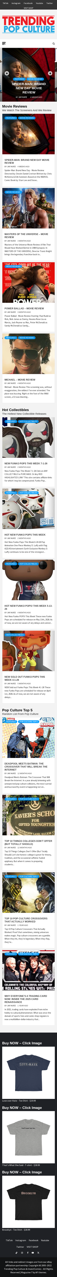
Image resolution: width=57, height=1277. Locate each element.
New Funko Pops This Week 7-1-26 (26, 463)
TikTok (5, 3)
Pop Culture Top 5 (29, 722)
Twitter (49, 3)
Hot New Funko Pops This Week (25, 535)
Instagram (16, 3)
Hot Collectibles (28, 421)
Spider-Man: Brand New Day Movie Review (29, 88)
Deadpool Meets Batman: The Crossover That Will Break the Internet (26, 766)
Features (19, 79)
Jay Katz (23, 97)
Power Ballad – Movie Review (24, 308)
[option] (28, 75)
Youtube (39, 3)
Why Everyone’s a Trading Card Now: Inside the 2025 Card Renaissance (26, 999)
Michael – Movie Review (20, 380)
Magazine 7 (26, 1272)
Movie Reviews (35, 79)
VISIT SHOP (28, 7)
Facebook (28, 3)
